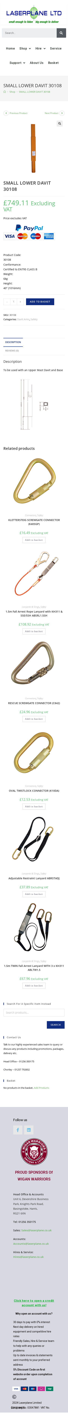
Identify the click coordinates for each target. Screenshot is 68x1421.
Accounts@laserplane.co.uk (31, 1243)
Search (56, 1024)
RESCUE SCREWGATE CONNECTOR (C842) (34, 703)
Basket (53, 63)
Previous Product (18, 113)
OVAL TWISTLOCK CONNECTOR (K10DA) (34, 790)
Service (56, 48)
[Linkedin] (28, 1130)
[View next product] (62, 113)
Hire (39, 48)
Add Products (41, 1087)
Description (13, 342)
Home (10, 48)
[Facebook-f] (17, 1130)
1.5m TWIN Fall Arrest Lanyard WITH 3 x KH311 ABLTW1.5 (34, 968)
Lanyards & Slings (30, 606)
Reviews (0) (12, 350)
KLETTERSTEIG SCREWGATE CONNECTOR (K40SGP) (34, 522)
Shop (23, 48)
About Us (37, 63)
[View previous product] (6, 113)
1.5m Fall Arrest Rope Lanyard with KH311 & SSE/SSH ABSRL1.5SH (34, 613)
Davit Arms (23, 319)
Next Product (51, 113)
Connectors (30, 515)
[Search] (61, 33)
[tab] (34, 342)
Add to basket (40, 301)
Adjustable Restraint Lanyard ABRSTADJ (34, 878)
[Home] (4, 91)
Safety (34, 319)
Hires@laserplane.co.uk (28, 1257)
